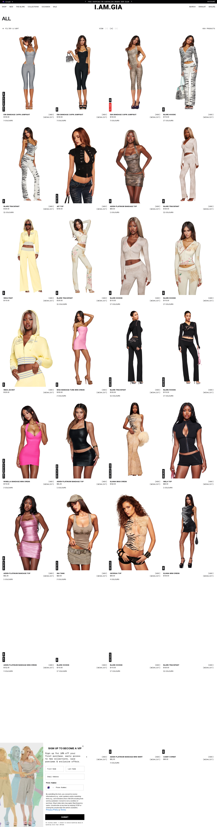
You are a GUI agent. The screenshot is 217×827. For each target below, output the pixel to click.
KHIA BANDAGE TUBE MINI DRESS (71, 390)
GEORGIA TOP (115, 573)
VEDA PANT (8, 298)
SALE (55, 7)
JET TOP (60, 206)
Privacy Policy (52, 810)
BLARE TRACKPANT (11, 206)
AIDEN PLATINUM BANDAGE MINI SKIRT (126, 757)
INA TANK (61, 573)
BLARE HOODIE (169, 115)
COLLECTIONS (33, 7)
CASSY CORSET (169, 757)
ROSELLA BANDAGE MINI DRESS (17, 481)
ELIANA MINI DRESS (171, 573)
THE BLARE (20, 7)
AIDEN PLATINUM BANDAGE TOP (123, 206)
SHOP (4, 7)
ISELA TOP (167, 481)
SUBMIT (64, 817)
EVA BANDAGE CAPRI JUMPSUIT (17, 115)
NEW (11, 7)
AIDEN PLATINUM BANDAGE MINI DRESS (20, 665)
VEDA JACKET (9, 390)
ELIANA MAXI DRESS (118, 481)
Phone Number (51, 783)
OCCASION (46, 7)
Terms (63, 810)
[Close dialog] (82, 746)
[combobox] (50, 787)
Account (211, 2)
